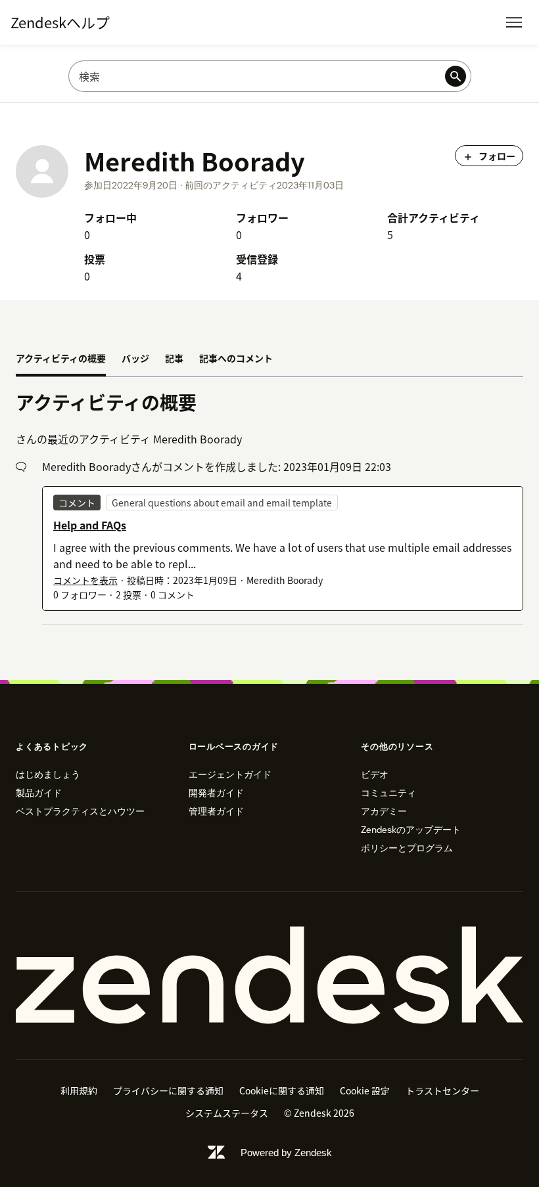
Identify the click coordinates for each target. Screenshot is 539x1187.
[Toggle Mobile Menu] (514, 22)
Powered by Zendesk (286, 1152)
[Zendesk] (269, 975)
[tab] (61, 359)
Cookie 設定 (365, 1090)
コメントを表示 (85, 580)
